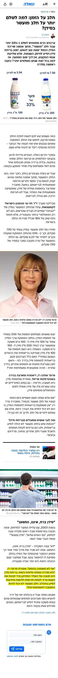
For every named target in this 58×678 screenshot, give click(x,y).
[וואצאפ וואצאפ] (10, 4)
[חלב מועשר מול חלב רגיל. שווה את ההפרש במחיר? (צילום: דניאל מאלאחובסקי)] (29, 97)
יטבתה (42, 613)
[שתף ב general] (5, 4)
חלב (53, 613)
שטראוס (34, 613)
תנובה (48, 613)
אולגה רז (26, 613)
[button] (45, 4)
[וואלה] (29, 4)
